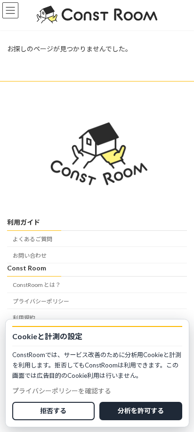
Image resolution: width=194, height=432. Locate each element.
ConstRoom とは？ (37, 284)
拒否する (53, 411)
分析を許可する (141, 411)
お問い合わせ (30, 255)
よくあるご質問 (32, 239)
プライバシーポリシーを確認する (61, 391)
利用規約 (24, 317)
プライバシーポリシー (41, 301)
